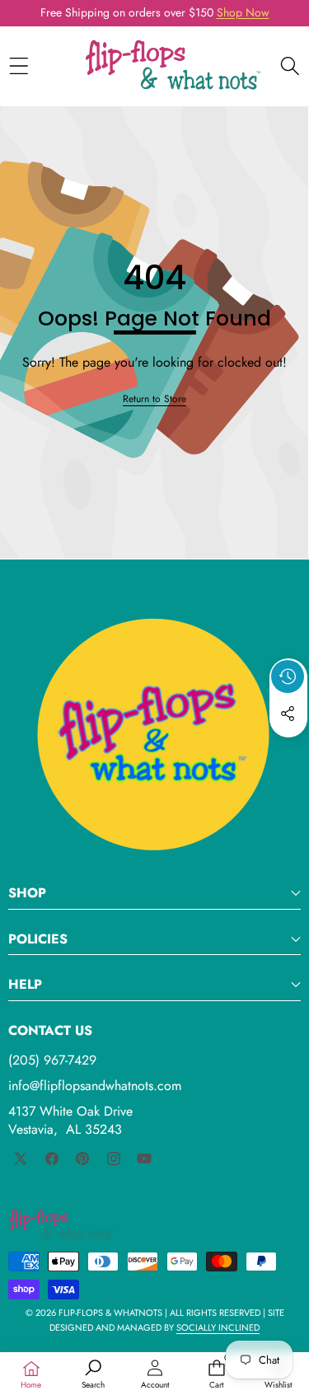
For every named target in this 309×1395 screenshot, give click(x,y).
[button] (288, 751)
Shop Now (243, 12)
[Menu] (18, 66)
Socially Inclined (218, 1327)
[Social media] (287, 713)
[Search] (289, 66)
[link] (154, 399)
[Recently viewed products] (287, 676)
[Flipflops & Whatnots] (173, 66)
